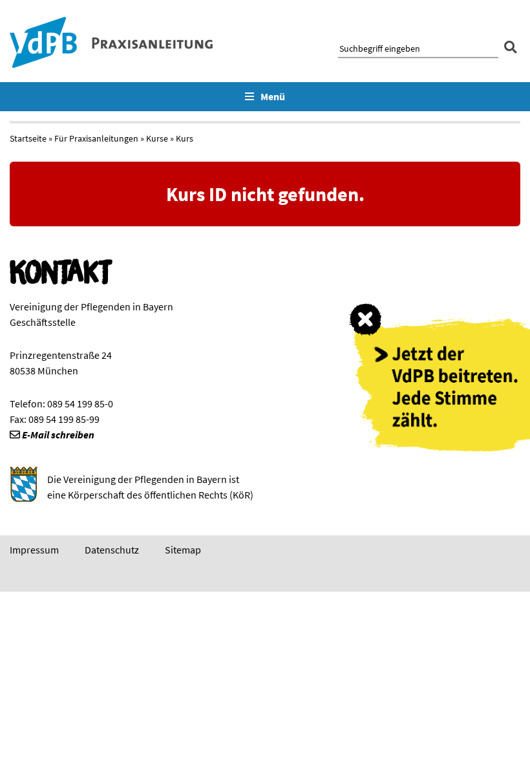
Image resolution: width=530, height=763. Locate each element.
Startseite (28, 138)
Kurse (157, 138)
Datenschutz (112, 549)
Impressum (34, 549)
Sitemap (183, 549)
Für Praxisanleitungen (96, 138)
